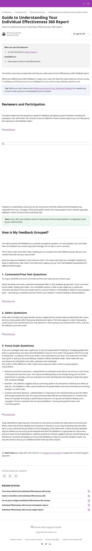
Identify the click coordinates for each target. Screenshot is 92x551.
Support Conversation (52, 453)
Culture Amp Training (33, 539)
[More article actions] (88, 34)
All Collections (7, 12)
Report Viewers (31, 52)
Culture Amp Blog (52, 539)
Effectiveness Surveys (37, 12)
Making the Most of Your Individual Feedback (53, 88)
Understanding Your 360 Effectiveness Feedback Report (68, 12)
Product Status (16, 539)
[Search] (84, 3)
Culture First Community (72, 539)
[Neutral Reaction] (10, 476)
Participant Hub (20, 12)
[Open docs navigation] (88, 3)
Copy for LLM (80, 34)
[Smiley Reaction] (15, 476)
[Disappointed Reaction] (4, 476)
